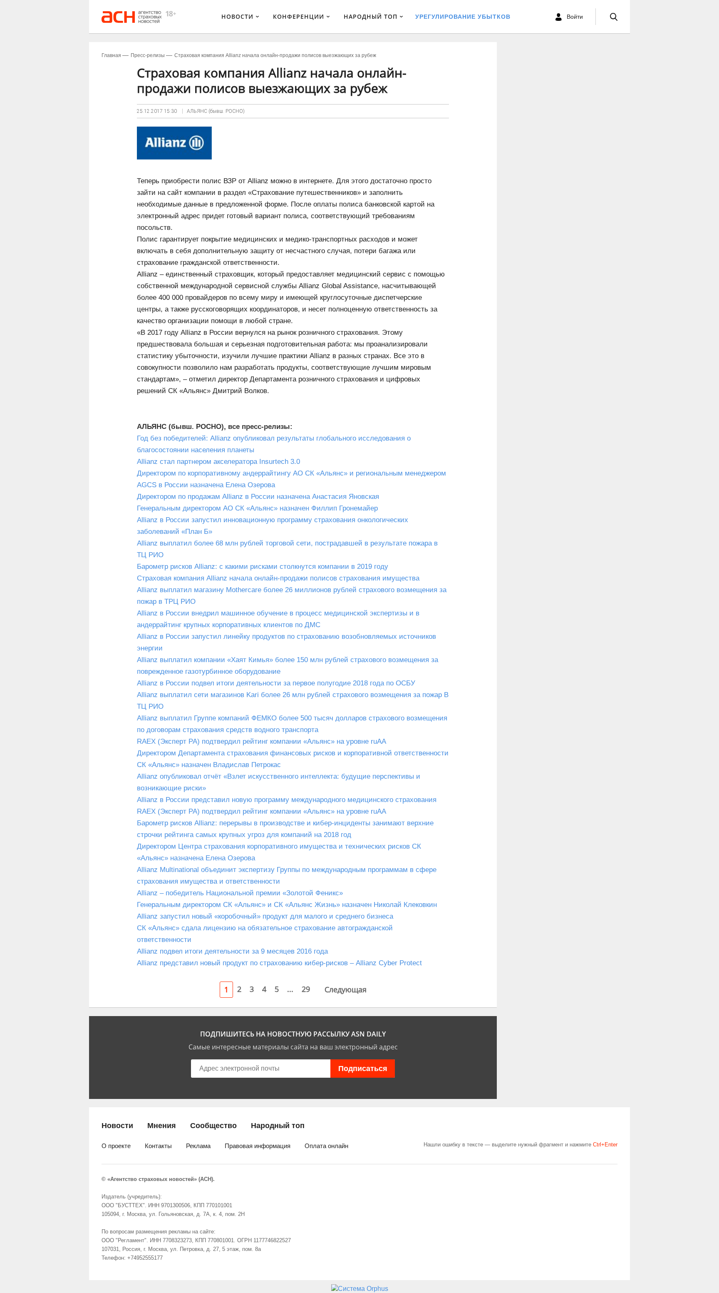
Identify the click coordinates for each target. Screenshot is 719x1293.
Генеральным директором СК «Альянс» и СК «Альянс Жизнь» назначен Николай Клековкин (287, 905)
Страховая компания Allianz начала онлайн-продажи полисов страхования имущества (278, 578)
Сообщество (213, 1125)
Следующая (346, 989)
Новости (237, 16)
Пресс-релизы (148, 55)
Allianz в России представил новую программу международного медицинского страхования (286, 800)
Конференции (298, 16)
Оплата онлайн (326, 1145)
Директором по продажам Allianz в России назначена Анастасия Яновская (258, 497)
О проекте (116, 1145)
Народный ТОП (370, 16)
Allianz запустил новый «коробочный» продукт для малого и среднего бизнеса (265, 916)
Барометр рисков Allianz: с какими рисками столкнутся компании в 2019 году (262, 567)
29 (306, 989)
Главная (111, 55)
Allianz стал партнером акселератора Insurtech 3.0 (220, 462)
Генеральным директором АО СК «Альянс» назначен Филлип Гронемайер (257, 508)
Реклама (198, 1145)
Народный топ (278, 1125)
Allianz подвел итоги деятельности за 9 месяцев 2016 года (232, 951)
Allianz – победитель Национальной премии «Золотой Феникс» (240, 893)
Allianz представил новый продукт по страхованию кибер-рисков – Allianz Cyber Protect (279, 963)
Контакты (158, 1145)
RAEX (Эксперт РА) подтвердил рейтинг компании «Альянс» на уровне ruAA (261, 741)
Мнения (161, 1125)
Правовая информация (257, 1145)
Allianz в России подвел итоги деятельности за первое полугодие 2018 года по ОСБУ (276, 683)
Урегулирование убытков (463, 16)
